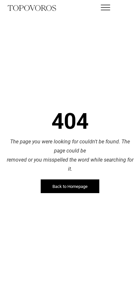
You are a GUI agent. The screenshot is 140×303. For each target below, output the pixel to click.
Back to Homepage (70, 186)
